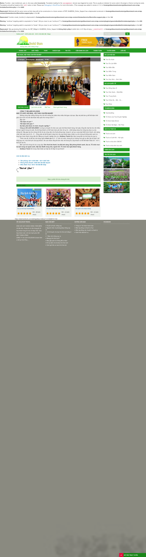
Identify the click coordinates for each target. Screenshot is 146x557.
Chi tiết (26, 201)
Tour (45, 51)
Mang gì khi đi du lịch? (53, 238)
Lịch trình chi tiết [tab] (36, 107)
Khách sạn (56, 51)
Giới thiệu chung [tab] (23, 107)
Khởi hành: (40, 59)
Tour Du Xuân (110, 59)
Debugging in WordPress (52, 5)
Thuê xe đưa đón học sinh (114, 145)
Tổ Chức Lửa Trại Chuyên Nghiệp (116, 117)
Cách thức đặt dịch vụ (82, 232)
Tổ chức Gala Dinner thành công (55, 208)
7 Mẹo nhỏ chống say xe (54, 236)
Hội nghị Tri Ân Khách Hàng (83, 208)
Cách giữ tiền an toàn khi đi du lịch (57, 245)
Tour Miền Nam (110, 75)
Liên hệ (123, 51)
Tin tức (68, 51)
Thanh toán (97, 51)
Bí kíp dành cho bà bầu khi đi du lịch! (57, 243)
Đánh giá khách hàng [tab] (60, 107)
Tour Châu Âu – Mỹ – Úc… (114, 100)
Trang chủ (22, 51)
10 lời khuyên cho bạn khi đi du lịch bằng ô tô (58, 233)
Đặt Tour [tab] (47, 107)
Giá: (47, 59)
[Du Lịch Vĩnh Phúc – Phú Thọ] (29, 41)
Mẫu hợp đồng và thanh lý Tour (84, 228)
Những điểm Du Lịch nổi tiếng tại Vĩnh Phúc (115, 166)
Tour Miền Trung (111, 71)
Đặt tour (34, 201)
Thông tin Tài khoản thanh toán (84, 226)
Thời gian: (22, 59)
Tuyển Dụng (111, 51)
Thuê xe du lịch (110, 134)
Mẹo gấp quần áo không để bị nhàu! (57, 240)
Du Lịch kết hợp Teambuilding (25, 208)
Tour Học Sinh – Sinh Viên (114, 79)
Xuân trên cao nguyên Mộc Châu (113, 192)
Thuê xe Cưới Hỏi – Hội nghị (114, 138)
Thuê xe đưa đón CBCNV (114, 141)
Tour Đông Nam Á (111, 88)
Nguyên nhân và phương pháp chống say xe (57, 229)
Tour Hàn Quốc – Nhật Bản (114, 92)
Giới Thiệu (35, 51)
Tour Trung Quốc (111, 96)
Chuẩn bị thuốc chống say (54, 226)
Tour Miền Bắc (110, 67)
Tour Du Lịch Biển (111, 63)
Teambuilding (110, 113)
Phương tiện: (31, 59)
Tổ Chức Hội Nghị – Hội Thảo (115, 125)
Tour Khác (109, 104)
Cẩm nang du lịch (82, 51)
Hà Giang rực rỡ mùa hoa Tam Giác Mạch (116, 179)
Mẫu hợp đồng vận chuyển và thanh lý (87, 230)
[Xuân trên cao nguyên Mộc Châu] (117, 187)
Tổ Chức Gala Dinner (112, 121)
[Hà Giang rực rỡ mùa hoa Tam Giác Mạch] (117, 175)
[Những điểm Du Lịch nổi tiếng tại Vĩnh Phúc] (117, 162)
